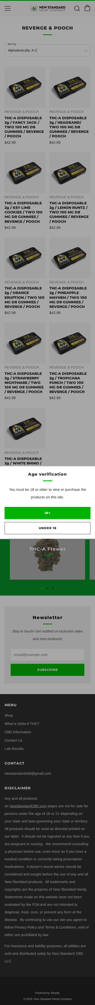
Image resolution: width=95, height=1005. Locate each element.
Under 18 (47, 528)
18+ (47, 513)
